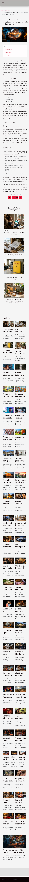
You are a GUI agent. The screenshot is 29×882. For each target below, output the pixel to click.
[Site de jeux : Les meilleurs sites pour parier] (20, 816)
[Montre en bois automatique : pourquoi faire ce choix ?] (8, 646)
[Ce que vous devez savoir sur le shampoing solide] (8, 582)
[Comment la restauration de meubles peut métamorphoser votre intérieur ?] (14, 290)
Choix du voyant (9, 49)
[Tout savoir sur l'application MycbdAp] (8, 689)
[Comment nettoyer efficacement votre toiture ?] (8, 496)
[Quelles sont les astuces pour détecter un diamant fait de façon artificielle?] (8, 517)
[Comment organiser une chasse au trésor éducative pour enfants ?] (8, 389)
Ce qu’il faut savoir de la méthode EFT (20, 781)
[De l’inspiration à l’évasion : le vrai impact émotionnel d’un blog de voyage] (14, 221)
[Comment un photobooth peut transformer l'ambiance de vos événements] (8, 410)
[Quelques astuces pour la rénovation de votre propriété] (8, 773)
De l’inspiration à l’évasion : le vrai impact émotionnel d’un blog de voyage (14, 232)
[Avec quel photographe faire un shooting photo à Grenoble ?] (20, 453)
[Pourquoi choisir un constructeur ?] (20, 625)
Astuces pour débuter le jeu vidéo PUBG (20, 697)
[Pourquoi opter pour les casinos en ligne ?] (8, 816)
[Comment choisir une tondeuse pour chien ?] (8, 794)
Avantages (8, 55)
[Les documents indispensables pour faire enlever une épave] (14, 245)
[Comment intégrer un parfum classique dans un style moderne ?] (20, 367)
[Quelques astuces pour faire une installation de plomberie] (14, 841)
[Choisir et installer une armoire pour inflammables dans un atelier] (14, 266)
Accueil (3, 11)
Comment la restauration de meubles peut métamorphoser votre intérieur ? (14, 301)
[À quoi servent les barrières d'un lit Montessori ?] (20, 517)
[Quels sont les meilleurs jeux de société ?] (14, 752)
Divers (8, 11)
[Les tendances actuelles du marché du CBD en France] (20, 474)
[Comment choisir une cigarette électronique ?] (8, 732)
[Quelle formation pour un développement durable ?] (20, 711)
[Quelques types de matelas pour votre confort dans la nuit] (22, 753)
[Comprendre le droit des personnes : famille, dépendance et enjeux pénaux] (20, 410)
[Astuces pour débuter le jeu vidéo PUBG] (20, 689)
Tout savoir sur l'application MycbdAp (8, 697)
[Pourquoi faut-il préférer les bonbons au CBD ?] (6, 753)
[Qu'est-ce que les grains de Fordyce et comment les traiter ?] (20, 560)
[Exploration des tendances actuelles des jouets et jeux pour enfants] (20, 389)
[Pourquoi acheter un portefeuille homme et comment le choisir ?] (20, 794)
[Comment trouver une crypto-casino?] (8, 539)
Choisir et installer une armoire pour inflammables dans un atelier (14, 277)
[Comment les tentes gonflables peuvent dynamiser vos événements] (20, 431)
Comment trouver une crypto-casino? (8, 546)
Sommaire (7, 47)
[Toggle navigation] (3, 3)
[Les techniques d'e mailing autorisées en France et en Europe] (20, 539)
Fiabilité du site (8, 52)
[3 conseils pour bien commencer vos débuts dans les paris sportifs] (20, 603)
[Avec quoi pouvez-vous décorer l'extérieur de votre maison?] (8, 668)
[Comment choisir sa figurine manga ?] (20, 496)
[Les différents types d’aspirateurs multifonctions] (8, 625)
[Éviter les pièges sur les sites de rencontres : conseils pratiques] (8, 367)
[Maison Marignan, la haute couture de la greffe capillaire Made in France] (8, 560)
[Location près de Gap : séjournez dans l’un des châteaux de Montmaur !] (8, 453)
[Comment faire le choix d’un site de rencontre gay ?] (8, 710)
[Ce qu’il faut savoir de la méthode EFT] (20, 773)
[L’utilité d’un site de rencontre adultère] (8, 603)
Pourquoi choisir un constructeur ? (20, 632)
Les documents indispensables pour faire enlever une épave (14, 255)
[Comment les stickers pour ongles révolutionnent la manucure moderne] (8, 431)
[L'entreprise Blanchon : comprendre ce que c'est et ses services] (20, 646)
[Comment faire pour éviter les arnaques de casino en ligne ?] (20, 732)
